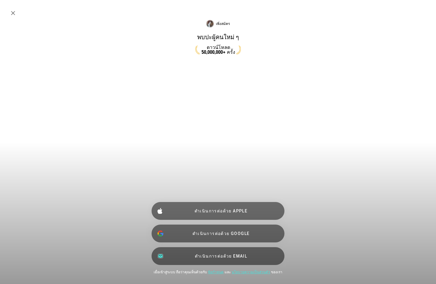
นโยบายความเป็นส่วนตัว (251, 272)
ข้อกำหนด (216, 272)
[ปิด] (13, 13)
